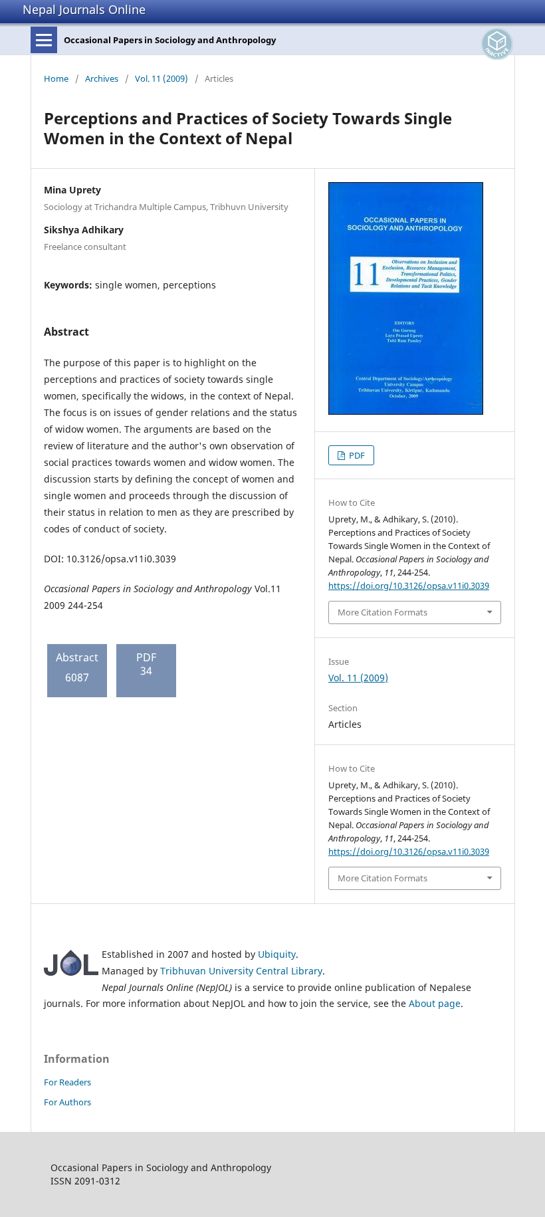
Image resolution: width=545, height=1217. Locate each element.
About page (435, 1003)
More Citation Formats (382, 612)
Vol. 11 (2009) (161, 78)
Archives (101, 78)
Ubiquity (277, 954)
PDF (356, 455)
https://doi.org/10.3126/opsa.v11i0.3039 (408, 586)
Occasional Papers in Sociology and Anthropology (170, 40)
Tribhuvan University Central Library (241, 970)
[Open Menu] (44, 40)
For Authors (67, 1102)
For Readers (67, 1082)
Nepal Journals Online (84, 9)
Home (56, 78)
